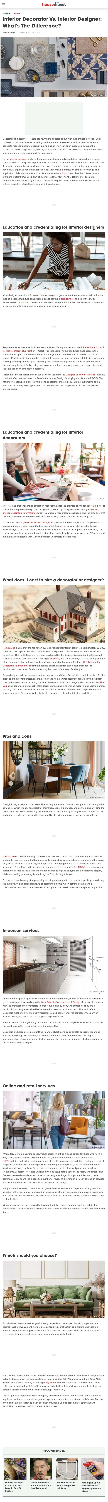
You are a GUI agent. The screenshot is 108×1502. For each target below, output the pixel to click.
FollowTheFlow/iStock (98, 95)
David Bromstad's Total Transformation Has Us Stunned (41, 1485)
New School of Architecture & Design (60, 1002)
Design (6, 13)
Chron (65, 173)
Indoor (17, 13)
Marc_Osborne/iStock (96, 991)
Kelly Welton (10, 32)
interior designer (18, 159)
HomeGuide (9, 648)
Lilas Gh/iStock (99, 1316)
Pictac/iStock (99, 641)
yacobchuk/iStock (98, 288)
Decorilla (54, 658)
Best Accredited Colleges (37, 522)
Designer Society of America (80, 374)
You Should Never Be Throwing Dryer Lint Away (66, 1485)
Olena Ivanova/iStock (96, 499)
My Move (51, 1382)
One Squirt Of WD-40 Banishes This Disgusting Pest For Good (91, 1487)
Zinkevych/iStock (98, 1147)
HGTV (81, 867)
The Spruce (22, 302)
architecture (67, 299)
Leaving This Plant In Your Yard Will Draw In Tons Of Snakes (14, 1487)
